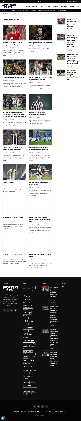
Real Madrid (32, 373)
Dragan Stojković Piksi (27, 307)
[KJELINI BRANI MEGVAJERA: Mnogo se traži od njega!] (14, 32)
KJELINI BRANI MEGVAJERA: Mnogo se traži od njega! (12, 44)
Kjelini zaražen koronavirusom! (13, 217)
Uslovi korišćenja (61, 411)
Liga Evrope (25, 346)
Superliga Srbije (29, 386)
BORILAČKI (64, 6)
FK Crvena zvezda (28, 322)
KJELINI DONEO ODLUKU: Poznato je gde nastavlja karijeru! (40, 79)
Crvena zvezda (27, 298)
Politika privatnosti (34, 411)
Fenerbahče (25, 318)
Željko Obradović (31, 394)
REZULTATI (72, 6)
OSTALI (48, 6)
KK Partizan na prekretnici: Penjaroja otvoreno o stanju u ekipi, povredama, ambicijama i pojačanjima (72, 24)
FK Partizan (28, 328)
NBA (25, 357)
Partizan (27, 366)
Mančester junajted (28, 351)
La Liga (33, 344)
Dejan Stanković (26, 302)
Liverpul (35, 348)
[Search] (67, 1)
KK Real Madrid (26, 344)
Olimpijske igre (26, 363)
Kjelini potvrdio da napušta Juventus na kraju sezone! (37, 113)
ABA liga (26, 288)
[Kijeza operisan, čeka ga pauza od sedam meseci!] (40, 172)
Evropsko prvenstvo (16, 257)
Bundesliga (25, 293)
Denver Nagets (27, 305)
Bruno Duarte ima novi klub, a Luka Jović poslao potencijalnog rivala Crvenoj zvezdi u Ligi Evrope (72, 75)
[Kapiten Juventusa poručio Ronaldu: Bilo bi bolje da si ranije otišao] (40, 207)
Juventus (25, 331)
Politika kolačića (47, 411)
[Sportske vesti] (9, 6)
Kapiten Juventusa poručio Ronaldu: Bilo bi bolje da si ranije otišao (39, 219)
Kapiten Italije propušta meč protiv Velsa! (40, 255)
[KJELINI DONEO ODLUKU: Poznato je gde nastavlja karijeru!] (40, 67)
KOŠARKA (34, 6)
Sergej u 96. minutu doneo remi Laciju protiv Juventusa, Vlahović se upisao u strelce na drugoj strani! (14, 114)
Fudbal (12, 47)
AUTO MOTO (55, 6)
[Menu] (3, 1)
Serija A (26, 382)
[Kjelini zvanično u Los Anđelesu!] (14, 67)
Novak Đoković (29, 360)
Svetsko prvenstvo (28, 389)
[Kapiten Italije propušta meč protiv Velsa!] (40, 244)
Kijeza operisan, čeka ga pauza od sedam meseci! (40, 184)
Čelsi (24, 394)
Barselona (34, 290)
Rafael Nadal (25, 373)
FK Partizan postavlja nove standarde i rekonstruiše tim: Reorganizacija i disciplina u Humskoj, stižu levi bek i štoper (72, 59)
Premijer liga (27, 370)
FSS (36, 328)
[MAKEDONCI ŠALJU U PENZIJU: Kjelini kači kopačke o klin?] (14, 137)
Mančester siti (26, 353)
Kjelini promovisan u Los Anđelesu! (40, 43)
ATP (33, 288)
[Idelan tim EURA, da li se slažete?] (14, 244)
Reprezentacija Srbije (29, 377)
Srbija (33, 382)
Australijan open (27, 290)
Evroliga (27, 312)
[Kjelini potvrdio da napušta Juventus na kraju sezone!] (40, 102)
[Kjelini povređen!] (14, 172)
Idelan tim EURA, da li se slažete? (14, 254)
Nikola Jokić (32, 357)
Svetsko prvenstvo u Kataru (29, 391)
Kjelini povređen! (8, 182)
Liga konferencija (33, 346)
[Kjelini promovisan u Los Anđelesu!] (40, 32)
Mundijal (33, 353)
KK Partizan (28, 341)
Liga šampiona (27, 349)
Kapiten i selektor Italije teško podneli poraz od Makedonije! (38, 149)
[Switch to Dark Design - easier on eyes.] (78, 6)
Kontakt (23, 411)
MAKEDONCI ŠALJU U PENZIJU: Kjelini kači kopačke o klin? (13, 149)
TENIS (41, 6)
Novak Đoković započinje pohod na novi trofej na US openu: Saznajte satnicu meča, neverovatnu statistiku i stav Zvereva (37, 10)
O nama (16, 411)
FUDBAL (28, 6)
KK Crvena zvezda (28, 335)
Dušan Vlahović (26, 309)
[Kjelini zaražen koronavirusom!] (14, 207)
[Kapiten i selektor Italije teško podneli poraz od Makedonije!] (40, 137)
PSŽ (35, 370)
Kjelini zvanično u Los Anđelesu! (13, 78)
